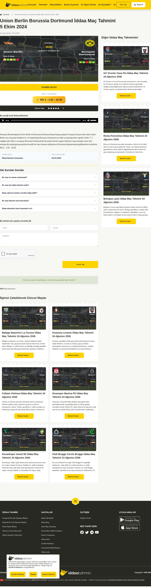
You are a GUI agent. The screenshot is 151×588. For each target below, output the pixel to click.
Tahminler (6, 14)
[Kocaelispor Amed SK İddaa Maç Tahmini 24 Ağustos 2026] (24, 439)
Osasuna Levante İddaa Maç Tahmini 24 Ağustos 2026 (73, 334)
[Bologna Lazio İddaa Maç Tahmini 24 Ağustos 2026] (126, 184)
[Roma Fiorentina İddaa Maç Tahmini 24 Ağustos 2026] (126, 121)
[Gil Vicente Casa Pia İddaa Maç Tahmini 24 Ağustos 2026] (126, 58)
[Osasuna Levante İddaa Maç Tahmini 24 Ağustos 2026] (74, 318)
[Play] (3, 120)
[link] (17, 5)
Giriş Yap (123, 5)
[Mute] (88, 120)
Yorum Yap (80, 264)
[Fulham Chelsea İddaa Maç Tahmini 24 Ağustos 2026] (24, 378)
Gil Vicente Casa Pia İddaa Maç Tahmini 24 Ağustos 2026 (125, 75)
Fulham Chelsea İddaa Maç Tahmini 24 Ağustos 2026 (23, 395)
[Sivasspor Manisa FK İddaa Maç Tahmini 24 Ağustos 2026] (74, 378)
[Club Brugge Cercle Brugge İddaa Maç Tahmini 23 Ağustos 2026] (74, 439)
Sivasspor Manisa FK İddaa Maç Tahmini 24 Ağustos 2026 (70, 395)
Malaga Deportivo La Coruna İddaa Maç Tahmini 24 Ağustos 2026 (21, 334)
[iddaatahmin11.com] (75, 572)
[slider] (93, 120)
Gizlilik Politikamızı (15, 567)
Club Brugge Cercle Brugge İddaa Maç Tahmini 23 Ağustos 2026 (73, 456)
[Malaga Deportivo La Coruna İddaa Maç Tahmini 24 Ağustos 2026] (24, 318)
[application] (49, 120)
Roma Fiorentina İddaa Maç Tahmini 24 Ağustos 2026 (125, 138)
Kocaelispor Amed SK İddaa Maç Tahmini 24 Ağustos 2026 (20, 456)
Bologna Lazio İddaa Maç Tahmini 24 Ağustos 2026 (124, 200)
